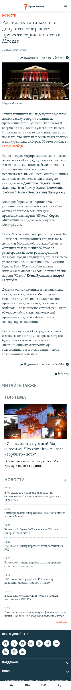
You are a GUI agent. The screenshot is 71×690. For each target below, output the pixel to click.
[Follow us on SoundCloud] (56, 643)
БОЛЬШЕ (61, 622)
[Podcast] (14, 651)
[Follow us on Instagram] (30, 643)
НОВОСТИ (14, 480)
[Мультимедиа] (11, 685)
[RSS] (5, 651)
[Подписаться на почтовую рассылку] (22, 651)
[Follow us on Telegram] (47, 643)
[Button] (29, 58)
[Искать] (59, 685)
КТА (27, 685)
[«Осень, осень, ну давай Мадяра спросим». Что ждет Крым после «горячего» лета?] (35, 421)
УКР (43, 685)
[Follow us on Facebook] (5, 643)
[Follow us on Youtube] (22, 643)
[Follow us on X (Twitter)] (14, 643)
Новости (9, 15)
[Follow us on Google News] (39, 643)
